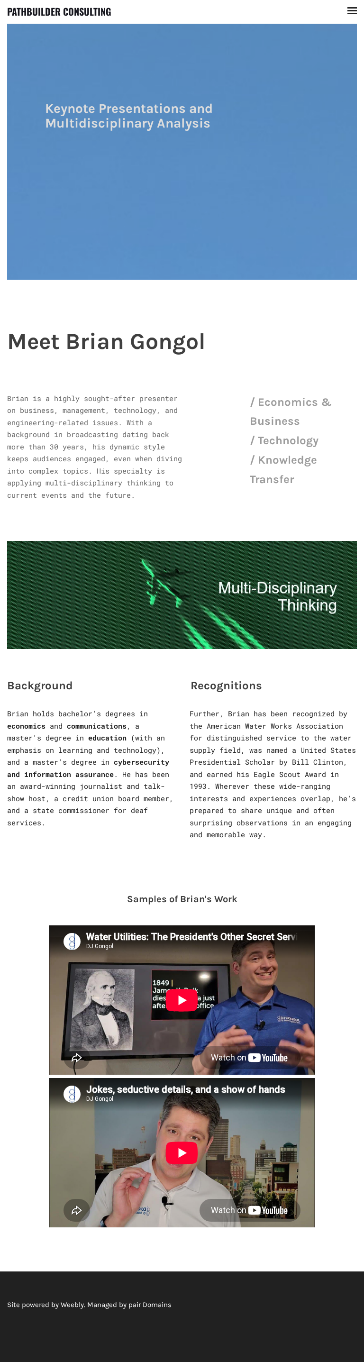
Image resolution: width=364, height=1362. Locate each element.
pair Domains (150, 1304)
